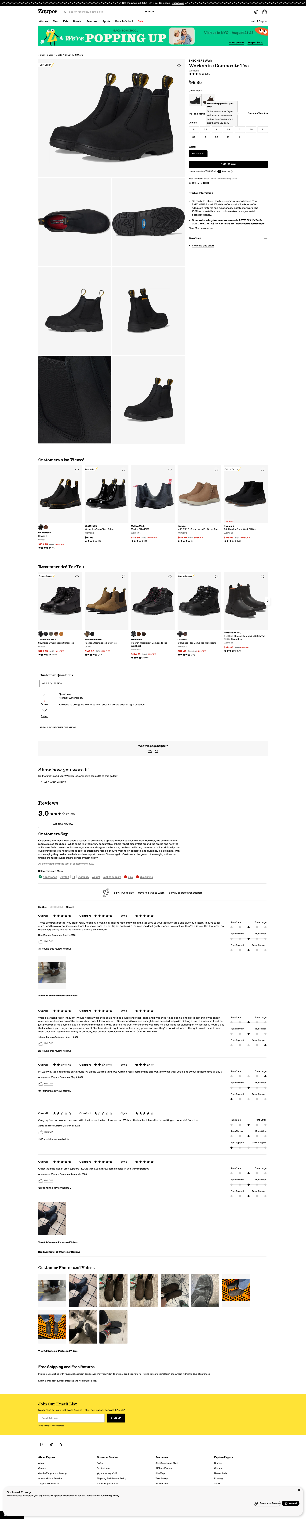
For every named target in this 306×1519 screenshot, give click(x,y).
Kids (65, 21)
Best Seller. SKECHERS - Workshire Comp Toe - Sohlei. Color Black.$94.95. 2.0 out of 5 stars (106, 503)
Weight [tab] (96, 876)
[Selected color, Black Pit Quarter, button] (40, 527)
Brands (77, 21)
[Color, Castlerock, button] (51, 633)
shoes (50, 55)
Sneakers (92, 21)
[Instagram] (41, 1444)
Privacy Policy (111, 1495)
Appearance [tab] (50, 876)
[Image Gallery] (52, 972)
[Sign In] (256, 12)
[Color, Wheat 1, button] (61, 633)
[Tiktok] (51, 1444)
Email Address (49, 1418)
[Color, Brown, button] (143, 633)
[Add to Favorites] (77, 469)
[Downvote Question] (45, 710)
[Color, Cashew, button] (138, 633)
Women (43, 21)
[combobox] (104, 11)
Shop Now (178, 2)
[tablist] (109, 877)
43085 (206, 183)
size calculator (225, 115)
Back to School (124, 21)
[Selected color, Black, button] (133, 633)
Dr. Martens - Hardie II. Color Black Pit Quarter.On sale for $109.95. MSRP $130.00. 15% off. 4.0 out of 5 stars (60, 507)
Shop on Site (236, 42)
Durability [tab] (83, 876)
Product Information (201, 192)
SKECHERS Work (74, 55)
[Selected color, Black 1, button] (40, 633)
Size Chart (195, 238)
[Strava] (60, 1444)
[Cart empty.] (264, 12)
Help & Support (259, 21)
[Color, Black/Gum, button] (45, 633)
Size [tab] (130, 876)
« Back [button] (41, 55)
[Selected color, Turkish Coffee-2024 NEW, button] (87, 633)
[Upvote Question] (45, 695)
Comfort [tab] (64, 876)
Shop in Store (255, 42)
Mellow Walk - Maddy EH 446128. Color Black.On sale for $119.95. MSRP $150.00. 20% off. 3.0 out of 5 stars (153, 503)
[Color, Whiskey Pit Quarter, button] (45, 527)
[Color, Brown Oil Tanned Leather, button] (185, 633)
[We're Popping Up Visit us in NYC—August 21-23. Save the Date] (153, 36)
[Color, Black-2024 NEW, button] (92, 633)
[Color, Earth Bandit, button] (56, 633)
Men (55, 21)
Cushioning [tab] (146, 876)
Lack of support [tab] (112, 876)
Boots (59, 55)
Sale (140, 21)
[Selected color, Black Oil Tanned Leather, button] (180, 633)
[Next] (267, 601)
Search (149, 11)
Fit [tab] (73, 876)
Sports (106, 21)
